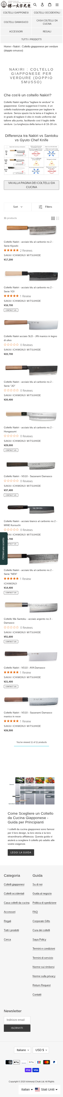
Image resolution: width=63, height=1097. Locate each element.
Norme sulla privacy (44, 976)
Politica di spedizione (44, 902)
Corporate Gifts (41, 921)
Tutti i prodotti (31, 39)
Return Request (42, 985)
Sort (15, 206)
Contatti (37, 994)
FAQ (35, 911)
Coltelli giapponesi (16, 12)
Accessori (16, 31)
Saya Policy (39, 939)
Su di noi (37, 884)
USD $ (40, 1050)
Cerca (7, 939)
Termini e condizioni (44, 948)
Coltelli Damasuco (16, 22)
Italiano (21, 1050)
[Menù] (57, 4)
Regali (47, 31)
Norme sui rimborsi (43, 966)
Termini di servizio (43, 957)
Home (7, 46)
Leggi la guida (20, 852)
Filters (48, 206)
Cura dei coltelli (41, 930)
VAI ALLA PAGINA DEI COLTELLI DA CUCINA (31, 185)
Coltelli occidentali (47, 12)
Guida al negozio (42, 893)
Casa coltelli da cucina (47, 22)
